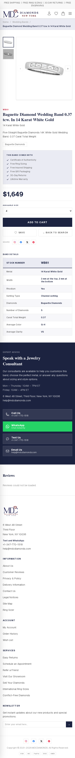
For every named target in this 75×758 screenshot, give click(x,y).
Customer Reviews (13, 572)
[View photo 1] (8, 42)
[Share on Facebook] (20, 242)
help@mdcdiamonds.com (17, 400)
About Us (8, 565)
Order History (10, 633)
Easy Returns (10, 657)
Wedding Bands (20, 22)
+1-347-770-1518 (13, 544)
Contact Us (9, 591)
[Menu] (70, 13)
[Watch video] (8, 54)
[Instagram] (26, 741)
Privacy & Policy (12, 578)
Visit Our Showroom (14, 676)
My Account (9, 627)
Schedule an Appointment (17, 663)
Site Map (7, 603)
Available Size (10, 205)
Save (21, 232)
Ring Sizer (8, 610)
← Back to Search (55, 232)
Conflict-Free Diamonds (16, 695)
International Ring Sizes (16, 689)
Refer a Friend (10, 670)
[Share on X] (27, 242)
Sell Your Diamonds (14, 682)
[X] (41, 741)
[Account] (49, 13)
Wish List (8, 640)
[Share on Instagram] (14, 242)
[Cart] (63, 13)
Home (6, 22)
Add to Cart (37, 222)
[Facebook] (33, 741)
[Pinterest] (49, 741)
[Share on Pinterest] (33, 242)
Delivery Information (14, 584)
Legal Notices (10, 597)
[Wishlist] (56, 13)
